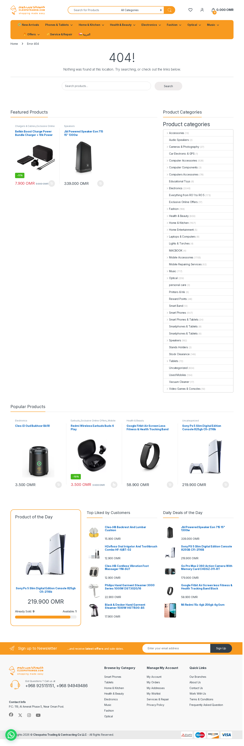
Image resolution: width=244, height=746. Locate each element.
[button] (11, 735)
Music (211, 24)
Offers (31, 34)
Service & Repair (61, 34)
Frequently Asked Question (206, 704)
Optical (192, 24)
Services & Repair (158, 699)
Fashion (172, 24)
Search (168, 86)
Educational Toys (179, 181)
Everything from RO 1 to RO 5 (187, 195)
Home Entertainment (181, 229)
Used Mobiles (177, 375)
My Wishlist (153, 693)
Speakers (69, 126)
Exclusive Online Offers (183, 202)
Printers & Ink (177, 292)
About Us (195, 682)
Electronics (149, 24)
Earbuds (75, 420)
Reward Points (178, 298)
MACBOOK (175, 250)
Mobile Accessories (181, 257)
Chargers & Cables (25, 126)
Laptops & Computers (182, 236)
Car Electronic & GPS (182, 153)
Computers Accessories (183, 174)
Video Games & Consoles (185, 388)
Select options (112, 484)
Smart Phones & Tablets (183, 319)
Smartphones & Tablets (183, 326)
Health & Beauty (121, 24)
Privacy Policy (155, 704)
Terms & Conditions (201, 699)
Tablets (173, 361)
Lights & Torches (179, 243)
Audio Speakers (179, 139)
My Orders (153, 682)
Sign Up (221, 648)
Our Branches (197, 676)
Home (14, 43)
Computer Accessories (183, 160)
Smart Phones (177, 312)
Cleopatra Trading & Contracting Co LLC (60, 734)
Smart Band (176, 305)
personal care (177, 285)
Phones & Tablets (57, 24)
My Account (154, 676)
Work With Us (197, 693)
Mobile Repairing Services (185, 264)
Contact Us (196, 688)
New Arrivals (30, 24)
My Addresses (156, 688)
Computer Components (183, 167)
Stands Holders (178, 347)
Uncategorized (178, 367)
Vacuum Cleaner (179, 381)
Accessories (176, 133)
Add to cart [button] (51, 183)
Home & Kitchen (89, 24)
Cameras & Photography (184, 146)
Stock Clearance (179, 354)
